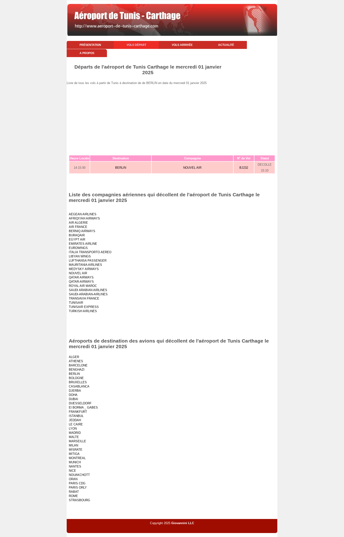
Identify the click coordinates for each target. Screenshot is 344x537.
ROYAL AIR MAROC (83, 286)
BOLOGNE (76, 378)
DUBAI (73, 399)
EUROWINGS (78, 248)
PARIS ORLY (78, 487)
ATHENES (76, 361)
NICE (72, 470)
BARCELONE (78, 365)
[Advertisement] (172, 120)
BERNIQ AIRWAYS (82, 231)
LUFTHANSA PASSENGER (87, 260)
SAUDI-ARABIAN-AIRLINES (88, 294)
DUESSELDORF (80, 403)
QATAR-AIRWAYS (81, 281)
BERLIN (120, 167)
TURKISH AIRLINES (83, 311)
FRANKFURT (78, 411)
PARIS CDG (77, 483)
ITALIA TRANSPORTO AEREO (90, 252)
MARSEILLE (77, 441)
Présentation (90, 45)
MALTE (74, 437)
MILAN (73, 445)
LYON (73, 428)
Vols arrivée (182, 45)
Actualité (226, 45)
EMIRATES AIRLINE (83, 243)
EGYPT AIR (77, 239)
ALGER (74, 357)
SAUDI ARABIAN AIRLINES (88, 290)
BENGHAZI (76, 369)
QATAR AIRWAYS (81, 277)
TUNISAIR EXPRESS (84, 307)
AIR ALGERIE (78, 222)
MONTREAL (77, 458)
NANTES (75, 466)
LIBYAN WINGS (80, 256)
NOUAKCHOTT (79, 475)
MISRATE (75, 449)
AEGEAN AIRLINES (82, 214)
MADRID (75, 433)
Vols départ (136, 45)
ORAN (73, 479)
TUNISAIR (76, 302)
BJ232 (243, 167)
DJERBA (75, 390)
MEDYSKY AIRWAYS (84, 269)
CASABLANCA (79, 386)
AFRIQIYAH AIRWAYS (84, 218)
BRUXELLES (78, 382)
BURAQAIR (77, 235)
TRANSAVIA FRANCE (84, 298)
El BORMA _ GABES (83, 407)
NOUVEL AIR (192, 167)
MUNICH (75, 462)
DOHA (73, 395)
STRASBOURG (79, 500)
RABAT (74, 491)
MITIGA (74, 454)
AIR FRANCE (78, 227)
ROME (73, 496)
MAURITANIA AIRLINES (85, 265)
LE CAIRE (76, 424)
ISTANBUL (76, 416)
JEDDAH (75, 420)
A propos (87, 53)
